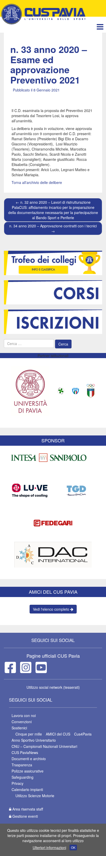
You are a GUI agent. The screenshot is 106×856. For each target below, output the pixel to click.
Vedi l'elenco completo (51, 609)
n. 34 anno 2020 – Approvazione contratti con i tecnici (53, 228)
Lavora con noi (24, 715)
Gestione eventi (24, 816)
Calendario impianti (27, 789)
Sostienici (19, 727)
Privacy (17, 783)
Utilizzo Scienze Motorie (34, 795)
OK (73, 847)
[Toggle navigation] (100, 26)
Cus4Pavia (83, 734)
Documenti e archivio (29, 758)
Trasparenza (22, 764)
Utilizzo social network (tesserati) (53, 687)
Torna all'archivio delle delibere (37, 182)
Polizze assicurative (27, 771)
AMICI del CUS (58, 734)
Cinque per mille (28, 734)
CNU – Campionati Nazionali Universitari (44, 746)
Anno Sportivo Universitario (34, 740)
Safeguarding (22, 777)
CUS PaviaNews (25, 752)
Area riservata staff (27, 809)
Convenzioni (22, 721)
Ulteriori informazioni (49, 847)
